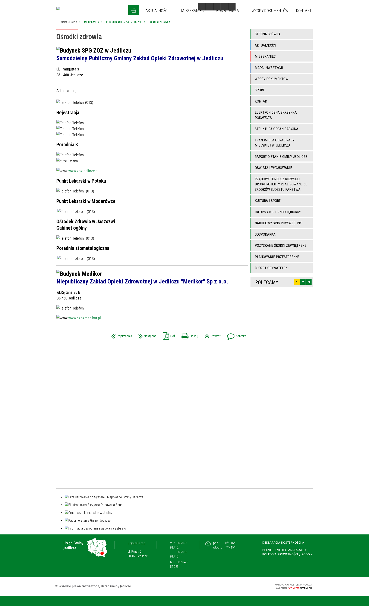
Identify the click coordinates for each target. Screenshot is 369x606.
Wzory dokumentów (271, 79)
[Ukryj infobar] (365, 601)
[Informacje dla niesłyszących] (224, 6)
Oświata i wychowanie (273, 168)
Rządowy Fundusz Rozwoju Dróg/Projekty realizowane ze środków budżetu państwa (281, 184)
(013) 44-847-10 (179, 554)
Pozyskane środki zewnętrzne (280, 245)
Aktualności (265, 45)
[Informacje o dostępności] (209, 6)
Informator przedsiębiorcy (278, 212)
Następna (146, 335)
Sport (260, 90)
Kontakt (235, 335)
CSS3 (245, 586)
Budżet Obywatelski (272, 268)
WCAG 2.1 (258, 586)
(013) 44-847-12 (179, 545)
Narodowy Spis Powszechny (278, 223)
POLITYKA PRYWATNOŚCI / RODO (286, 554)
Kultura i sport (268, 200)
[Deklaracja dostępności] (217, 6)
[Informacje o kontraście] (232, 6)
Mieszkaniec (265, 56)
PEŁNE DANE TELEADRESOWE (283, 550)
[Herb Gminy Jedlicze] (58, 8)
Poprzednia (120, 335)
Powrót (211, 335)
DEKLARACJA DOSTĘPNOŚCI (281, 542)
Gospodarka (265, 234)
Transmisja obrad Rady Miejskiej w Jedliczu (274, 142)
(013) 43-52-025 (179, 564)
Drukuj (188, 335)
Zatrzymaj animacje (202, 6)
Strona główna (268, 34)
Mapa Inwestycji (269, 68)
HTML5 (238, 586)
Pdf (168, 335)
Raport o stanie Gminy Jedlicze (281, 156)
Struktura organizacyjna (276, 129)
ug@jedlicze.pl (137, 543)
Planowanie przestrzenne (277, 257)
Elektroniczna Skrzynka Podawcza (276, 115)
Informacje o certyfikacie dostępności (184, 586)
